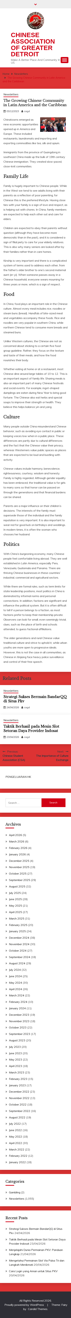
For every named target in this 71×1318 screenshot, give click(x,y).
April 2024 (15, 989)
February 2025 (18, 925)
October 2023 (18, 1027)
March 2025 (16, 918)
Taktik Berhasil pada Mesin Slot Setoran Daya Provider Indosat (31, 728)
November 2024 (19, 944)
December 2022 (19, 1091)
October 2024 (18, 950)
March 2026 (16, 841)
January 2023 (17, 1085)
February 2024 (18, 1002)
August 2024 (17, 963)
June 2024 (15, 976)
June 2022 (15, 1130)
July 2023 (15, 1047)
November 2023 (19, 1021)
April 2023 (15, 1066)
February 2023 (18, 1079)
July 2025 (15, 893)
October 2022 (18, 1104)
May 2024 (15, 982)
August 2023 (17, 1040)
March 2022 (16, 1149)
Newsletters (10, 94)
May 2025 (15, 905)
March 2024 (16, 995)
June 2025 (15, 899)
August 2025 (17, 886)
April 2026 (15, 835)
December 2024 (19, 937)
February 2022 (18, 1155)
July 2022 (15, 1123)
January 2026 (17, 854)
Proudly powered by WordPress (24, 1304)
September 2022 (19, 1111)
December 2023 (19, 1014)
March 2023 (16, 1072)
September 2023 (19, 1034)
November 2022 (19, 1098)
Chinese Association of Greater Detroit (33, 44)
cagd (27, 111)
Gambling (14, 1192)
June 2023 (15, 1053)
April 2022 (15, 1143)
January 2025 (17, 931)
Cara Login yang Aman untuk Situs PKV (33, 1271)
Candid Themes (37, 1309)
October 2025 (18, 873)
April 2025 (15, 912)
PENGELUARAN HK (18, 776)
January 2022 (17, 1162)
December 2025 (19, 861)
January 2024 (17, 1008)
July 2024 (15, 969)
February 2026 (18, 848)
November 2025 (19, 867)
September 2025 (19, 880)
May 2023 (15, 1059)
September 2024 (19, 957)
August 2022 (17, 1117)
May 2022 (15, 1136)
